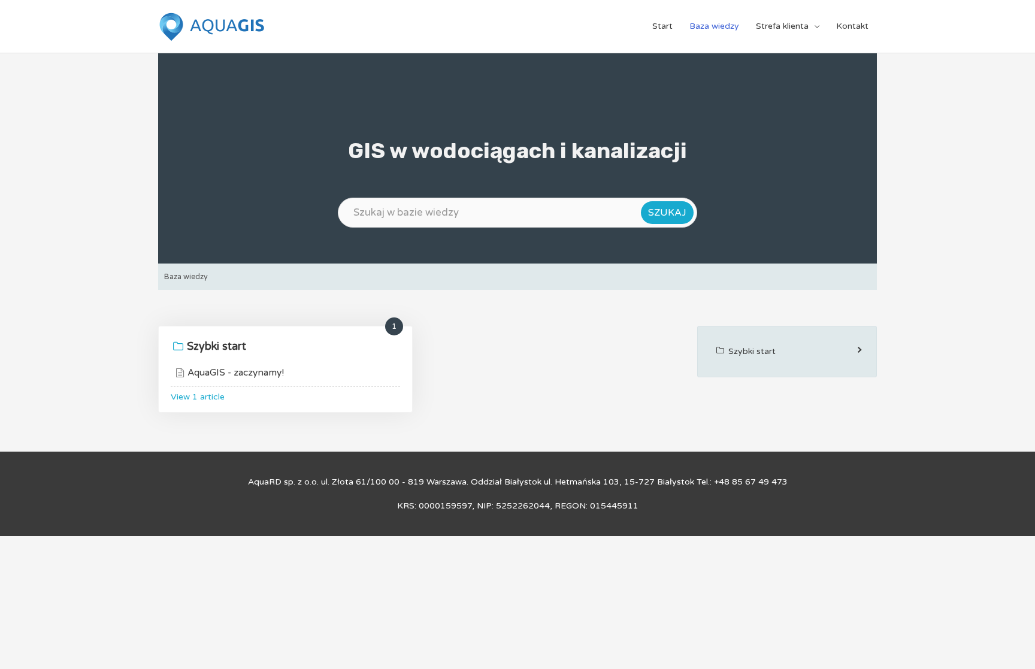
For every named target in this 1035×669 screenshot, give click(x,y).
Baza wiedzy (714, 26)
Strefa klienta (782, 26)
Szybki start (216, 346)
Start (662, 26)
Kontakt (852, 26)
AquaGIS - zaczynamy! (235, 372)
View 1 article (198, 397)
